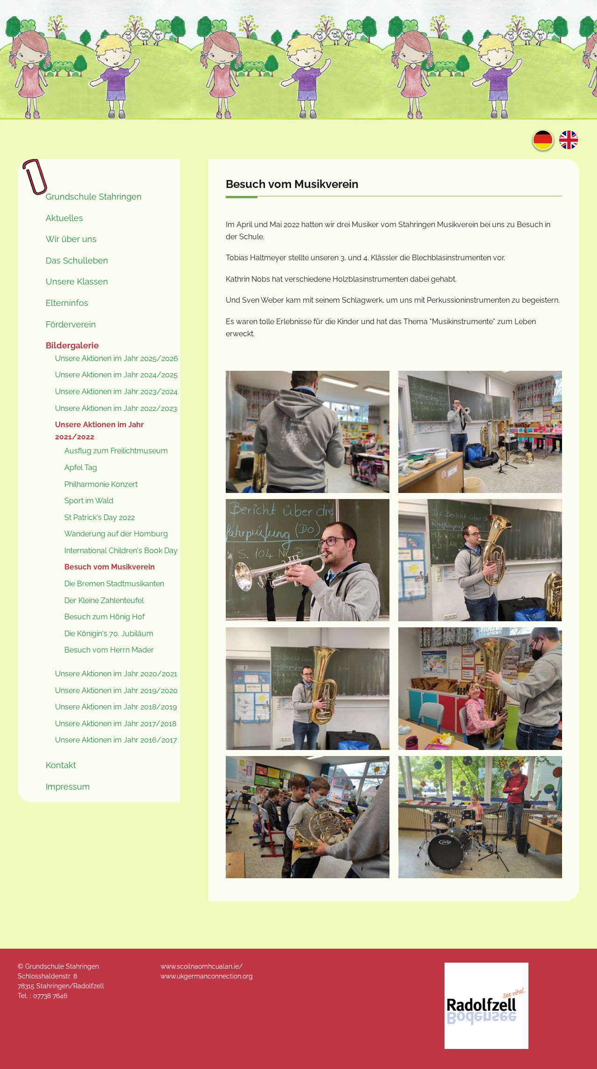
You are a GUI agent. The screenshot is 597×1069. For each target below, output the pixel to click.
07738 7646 (50, 996)
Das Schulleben (77, 260)
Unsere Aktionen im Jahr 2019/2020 (116, 690)
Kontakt (61, 765)
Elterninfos (67, 303)
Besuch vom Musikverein (109, 566)
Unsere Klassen (77, 281)
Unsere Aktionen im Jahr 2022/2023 (116, 408)
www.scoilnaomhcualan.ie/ (201, 966)
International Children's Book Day (121, 550)
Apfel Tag (80, 467)
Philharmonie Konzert (101, 484)
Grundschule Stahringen (94, 196)
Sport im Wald (88, 500)
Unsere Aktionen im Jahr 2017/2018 (115, 723)
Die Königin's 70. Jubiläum (108, 633)
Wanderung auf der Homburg (116, 533)
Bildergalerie (72, 345)
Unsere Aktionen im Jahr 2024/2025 (116, 374)
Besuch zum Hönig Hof (104, 616)
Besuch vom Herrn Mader (109, 650)
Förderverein (71, 324)
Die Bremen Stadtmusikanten (114, 583)
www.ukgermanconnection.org (206, 976)
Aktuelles (64, 218)
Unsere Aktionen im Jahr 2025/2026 (116, 358)
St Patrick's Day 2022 (99, 517)
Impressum (68, 786)
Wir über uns (71, 239)
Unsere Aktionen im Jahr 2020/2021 (116, 673)
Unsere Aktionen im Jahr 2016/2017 (116, 740)
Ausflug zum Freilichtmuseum (116, 450)
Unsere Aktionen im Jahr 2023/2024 (116, 391)
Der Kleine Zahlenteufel (104, 600)
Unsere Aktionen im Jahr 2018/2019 (116, 706)
